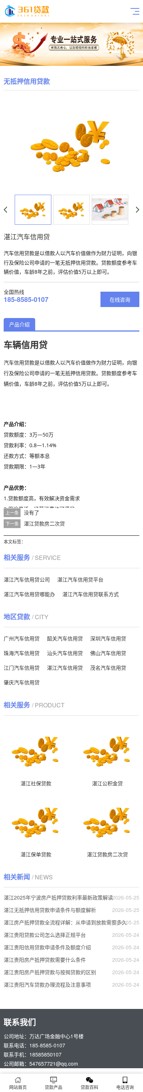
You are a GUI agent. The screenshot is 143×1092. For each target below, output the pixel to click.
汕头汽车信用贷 (65, 653)
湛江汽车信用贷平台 (80, 579)
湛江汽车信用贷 (65, 667)
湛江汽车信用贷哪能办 (29, 594)
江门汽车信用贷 (22, 667)
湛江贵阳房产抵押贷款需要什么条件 (45, 959)
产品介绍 (19, 324)
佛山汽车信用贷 (108, 653)
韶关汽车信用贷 (65, 638)
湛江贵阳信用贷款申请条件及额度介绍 (47, 947)
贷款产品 (53, 1087)
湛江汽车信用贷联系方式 (90, 594)
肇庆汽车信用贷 (22, 682)
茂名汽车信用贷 (108, 667)
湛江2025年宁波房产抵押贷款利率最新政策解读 (58, 897)
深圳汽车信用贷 (108, 638)
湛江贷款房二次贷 (44, 523)
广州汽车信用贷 (22, 638)
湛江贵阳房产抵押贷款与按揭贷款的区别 (50, 972)
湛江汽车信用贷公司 (27, 579)
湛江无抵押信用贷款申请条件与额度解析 (50, 909)
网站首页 (18, 1087)
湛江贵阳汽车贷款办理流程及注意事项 (47, 984)
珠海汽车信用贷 (22, 653)
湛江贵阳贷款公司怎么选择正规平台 (45, 934)
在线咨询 (120, 299)
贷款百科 (89, 1087)
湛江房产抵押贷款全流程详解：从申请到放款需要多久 (65, 922)
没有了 (31, 512)
